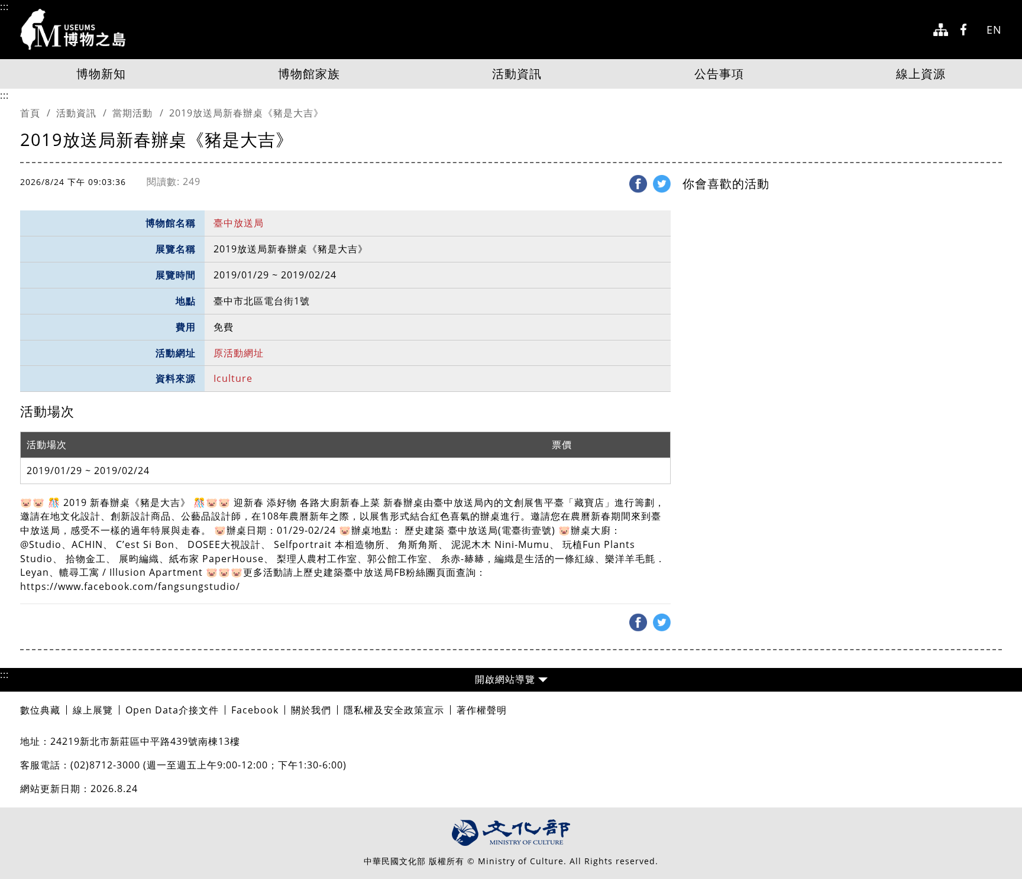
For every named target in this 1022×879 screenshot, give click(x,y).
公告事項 (719, 74)
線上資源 (921, 74)
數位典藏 (40, 709)
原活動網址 (239, 352)
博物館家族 (309, 74)
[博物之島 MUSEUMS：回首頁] (76, 29)
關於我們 (311, 709)
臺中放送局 (239, 222)
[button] (511, 680)
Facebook (255, 709)
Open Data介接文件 (172, 709)
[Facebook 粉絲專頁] (967, 29)
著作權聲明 (482, 709)
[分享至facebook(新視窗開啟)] (638, 184)
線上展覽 (93, 709)
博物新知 (101, 74)
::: (4, 6)
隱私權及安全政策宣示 (394, 709)
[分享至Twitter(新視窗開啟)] (662, 184)
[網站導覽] (940, 29)
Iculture (233, 378)
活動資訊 (517, 74)
